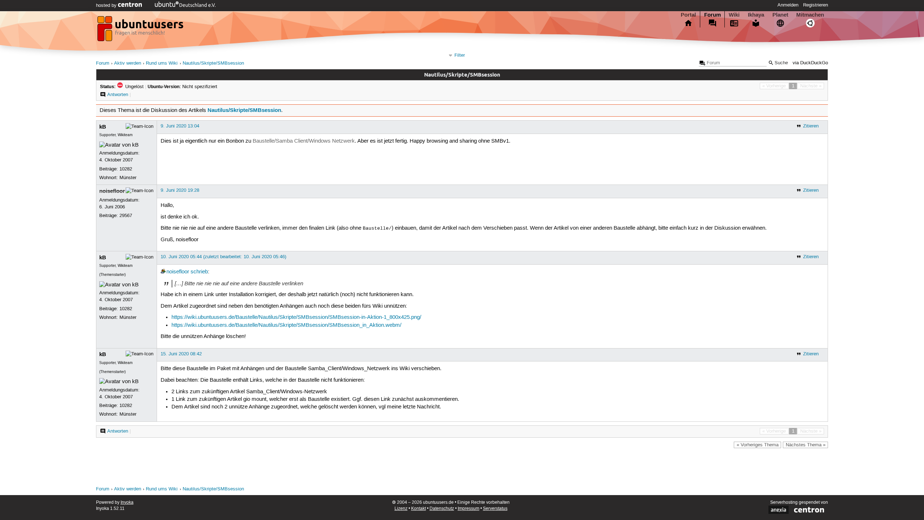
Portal (688, 14)
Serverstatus (495, 508)
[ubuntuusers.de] (141, 30)
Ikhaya (756, 14)
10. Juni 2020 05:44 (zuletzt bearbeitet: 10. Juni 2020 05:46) (223, 257)
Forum (712, 14)
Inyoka (127, 502)
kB (102, 126)
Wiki (734, 14)
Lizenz (401, 508)
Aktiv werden (127, 63)
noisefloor (112, 191)
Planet (780, 14)
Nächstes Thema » (805, 445)
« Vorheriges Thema (758, 445)
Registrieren (815, 5)
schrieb (199, 272)
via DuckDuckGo (810, 63)
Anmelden (787, 5)
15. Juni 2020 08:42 (181, 354)
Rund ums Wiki (162, 63)
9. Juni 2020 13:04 (180, 126)
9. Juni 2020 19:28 (180, 190)
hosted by (107, 5)
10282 (125, 169)
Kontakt (418, 508)
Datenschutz (442, 508)
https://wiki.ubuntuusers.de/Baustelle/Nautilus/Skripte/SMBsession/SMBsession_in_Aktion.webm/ (286, 325)
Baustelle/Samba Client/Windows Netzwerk (304, 141)
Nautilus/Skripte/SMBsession (213, 63)
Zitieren (811, 126)
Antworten (117, 95)
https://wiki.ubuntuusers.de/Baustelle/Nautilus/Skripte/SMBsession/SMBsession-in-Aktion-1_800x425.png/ (296, 317)
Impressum (468, 508)
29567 (125, 215)
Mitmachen (810, 14)
